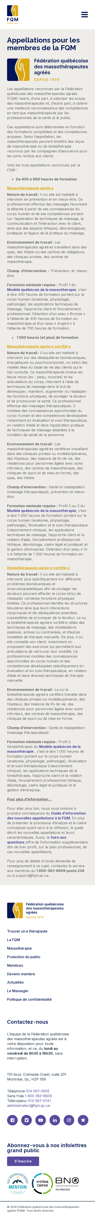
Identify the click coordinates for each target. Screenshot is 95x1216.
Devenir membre (21, 974)
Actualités (15, 982)
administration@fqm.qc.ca (28, 1105)
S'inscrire (23, 1161)
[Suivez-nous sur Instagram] (69, 1120)
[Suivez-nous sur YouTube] (40, 1120)
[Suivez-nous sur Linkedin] (54, 1120)
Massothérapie (19, 948)
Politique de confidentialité (29, 999)
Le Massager (17, 991)
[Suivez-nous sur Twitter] (26, 1120)
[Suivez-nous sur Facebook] (12, 1120)
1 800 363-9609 (38, 1096)
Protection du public (23, 957)
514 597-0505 (37, 1091)
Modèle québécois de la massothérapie (41, 289)
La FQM (13, 940)
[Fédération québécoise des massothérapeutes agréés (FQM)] (12, 14)
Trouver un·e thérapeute (27, 931)
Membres (15, 965)
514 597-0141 (39, 1100)
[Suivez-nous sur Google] (83, 1120)
